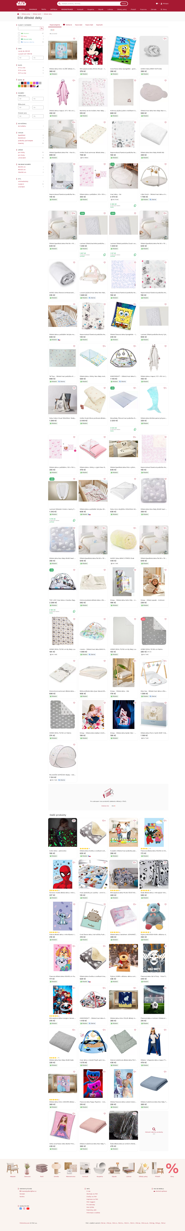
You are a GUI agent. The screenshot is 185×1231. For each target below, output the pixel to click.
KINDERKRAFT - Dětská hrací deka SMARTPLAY (126, 376)
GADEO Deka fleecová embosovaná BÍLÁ (63, 292)
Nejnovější (78, 25)
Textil (41, 1176)
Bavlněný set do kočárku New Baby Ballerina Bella (97, 111)
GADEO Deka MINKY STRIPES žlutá (122, 558)
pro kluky (21, 155)
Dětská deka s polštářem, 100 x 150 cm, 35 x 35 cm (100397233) (71, 467)
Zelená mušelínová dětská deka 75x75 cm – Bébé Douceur (130, 1060)
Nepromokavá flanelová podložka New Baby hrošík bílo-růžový (162, 467)
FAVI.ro (114, 1223)
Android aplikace (161, 1191)
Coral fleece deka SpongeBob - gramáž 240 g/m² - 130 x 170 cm (132, 69)
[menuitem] (21, 9)
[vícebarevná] (34, 86)
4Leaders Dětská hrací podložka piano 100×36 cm (127, 851)
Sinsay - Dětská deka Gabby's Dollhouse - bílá (96, 733)
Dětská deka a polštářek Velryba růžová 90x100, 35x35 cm (99, 509)
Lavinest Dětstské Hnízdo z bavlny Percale (63, 509)
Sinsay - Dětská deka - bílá (119, 691)
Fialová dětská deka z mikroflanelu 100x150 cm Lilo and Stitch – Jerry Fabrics (75, 934)
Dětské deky (48, 14)
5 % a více (21, 68)
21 (105, 820)
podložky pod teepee (25, 140)
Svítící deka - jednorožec (57, 851)
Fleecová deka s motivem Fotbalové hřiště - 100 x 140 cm (160, 1018)
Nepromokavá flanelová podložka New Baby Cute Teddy (99, 334)
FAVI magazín (91, 1202)
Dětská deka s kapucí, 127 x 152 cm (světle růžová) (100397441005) (72, 111)
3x (58, 932)
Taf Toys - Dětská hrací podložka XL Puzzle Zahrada (66, 376)
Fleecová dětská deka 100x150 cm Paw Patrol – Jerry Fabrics (70, 976)
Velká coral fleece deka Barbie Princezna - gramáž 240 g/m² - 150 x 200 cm (75, 1144)
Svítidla (56, 1176)
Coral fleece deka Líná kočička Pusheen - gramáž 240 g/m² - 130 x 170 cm (105, 934)
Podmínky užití (91, 1210)
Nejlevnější (89, 25)
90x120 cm (22, 169)
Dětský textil (37, 14)
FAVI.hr (126, 1223)
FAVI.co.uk (145, 1223)
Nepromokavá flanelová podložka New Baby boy (65, 194)
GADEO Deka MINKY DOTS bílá (151, 69)
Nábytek (13, 1176)
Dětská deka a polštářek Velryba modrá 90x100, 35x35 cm (69, 334)
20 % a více (22, 73)
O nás (88, 1191)
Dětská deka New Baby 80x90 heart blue (63, 558)
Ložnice (128, 1176)
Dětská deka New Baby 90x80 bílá (152, 152)
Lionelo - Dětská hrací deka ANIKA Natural (94, 649)
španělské (21, 135)
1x (119, 932)
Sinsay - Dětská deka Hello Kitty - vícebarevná (126, 600)
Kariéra (22, 1196)
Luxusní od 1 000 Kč (25, 54)
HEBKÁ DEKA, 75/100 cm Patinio (151, 649)
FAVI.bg (152, 1223)
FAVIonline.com (25, 1223)
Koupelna (100, 1176)
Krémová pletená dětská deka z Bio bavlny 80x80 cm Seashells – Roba (104, 600)
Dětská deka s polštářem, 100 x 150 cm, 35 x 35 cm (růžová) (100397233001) (106, 194)
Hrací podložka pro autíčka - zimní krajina (94, 893)
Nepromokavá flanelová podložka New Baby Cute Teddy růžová (162, 292)
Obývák (114, 1176)
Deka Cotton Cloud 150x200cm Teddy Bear (63, 418)
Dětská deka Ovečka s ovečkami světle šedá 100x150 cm (99, 851)
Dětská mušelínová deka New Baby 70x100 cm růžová (98, 1144)
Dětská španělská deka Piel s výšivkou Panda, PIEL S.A (129, 467)
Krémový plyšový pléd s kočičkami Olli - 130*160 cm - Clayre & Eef (133, 111)
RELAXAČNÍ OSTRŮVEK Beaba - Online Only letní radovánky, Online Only (74, 775)
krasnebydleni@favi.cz (29, 1191)
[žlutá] (31, 83)
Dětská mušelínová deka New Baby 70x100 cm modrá (159, 1102)
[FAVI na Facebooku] (21, 1209)
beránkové (21, 138)
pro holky (21, 152)
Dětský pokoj (26, 14)
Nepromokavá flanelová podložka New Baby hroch (127, 292)
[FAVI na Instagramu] (24, 1209)
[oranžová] (22, 86)
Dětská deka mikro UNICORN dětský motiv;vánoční (66, 1102)
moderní (21, 184)
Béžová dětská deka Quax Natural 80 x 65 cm (95, 691)
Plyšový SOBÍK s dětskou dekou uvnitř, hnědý (125, 976)
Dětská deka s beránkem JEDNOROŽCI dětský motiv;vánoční (131, 934)
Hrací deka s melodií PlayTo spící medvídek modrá (97, 1060)
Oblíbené (69, 25)
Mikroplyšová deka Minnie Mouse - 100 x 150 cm (96, 69)
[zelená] (19, 86)
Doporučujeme (55, 25)
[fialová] (37, 83)
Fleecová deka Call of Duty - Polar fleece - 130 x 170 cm (160, 976)
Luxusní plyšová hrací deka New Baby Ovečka (95, 292)
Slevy (172, 1176)
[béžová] (28, 86)
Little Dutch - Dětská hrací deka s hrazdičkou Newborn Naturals (163, 194)
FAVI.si (163, 1223)
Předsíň (157, 1176)
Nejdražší (99, 25)
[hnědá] (25, 86)
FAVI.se (138, 1223)
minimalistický (23, 181)
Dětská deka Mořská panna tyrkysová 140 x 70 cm (158, 418)
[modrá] (28, 83)
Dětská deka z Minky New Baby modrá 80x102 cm (97, 376)
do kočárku (22, 126)
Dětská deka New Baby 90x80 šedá (61, 1060)
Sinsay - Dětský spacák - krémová (152, 600)
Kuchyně (85, 1176)
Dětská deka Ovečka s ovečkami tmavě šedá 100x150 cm (99, 976)
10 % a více (22, 70)
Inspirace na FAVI (92, 1199)
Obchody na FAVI (92, 1194)
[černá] (22, 83)
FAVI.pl (109, 1223)
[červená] (25, 83)
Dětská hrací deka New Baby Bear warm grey (156, 111)
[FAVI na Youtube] (28, 1209)
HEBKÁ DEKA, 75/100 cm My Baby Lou (62, 649)
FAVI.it (132, 1223)
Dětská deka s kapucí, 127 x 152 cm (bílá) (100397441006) (160, 376)
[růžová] (34, 83)
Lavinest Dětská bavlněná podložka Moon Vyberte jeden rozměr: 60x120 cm (105, 243)
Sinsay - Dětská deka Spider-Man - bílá (123, 733)
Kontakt (22, 1194)
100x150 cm (22, 172)
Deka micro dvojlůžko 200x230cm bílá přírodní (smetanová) (130, 509)
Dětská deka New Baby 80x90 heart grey (155, 509)
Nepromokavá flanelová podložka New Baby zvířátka (128, 152)
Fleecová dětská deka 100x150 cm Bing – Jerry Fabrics (159, 851)
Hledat (124, 3)
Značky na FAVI (92, 1196)
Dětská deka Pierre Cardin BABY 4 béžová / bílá (157, 733)
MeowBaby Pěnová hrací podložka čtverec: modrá (127, 418)
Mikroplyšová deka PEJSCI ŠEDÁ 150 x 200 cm (126, 893)
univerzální (22, 158)
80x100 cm (22, 167)
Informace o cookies (93, 1212)
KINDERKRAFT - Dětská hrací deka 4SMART (95, 1018)
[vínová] (31, 86)
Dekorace (27, 1176)
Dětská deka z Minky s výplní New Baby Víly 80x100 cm (99, 467)
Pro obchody (91, 1204)
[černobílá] (37, 86)
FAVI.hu (121, 1223)
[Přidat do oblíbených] (74, 38)
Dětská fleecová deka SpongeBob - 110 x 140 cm (126, 334)
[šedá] (40, 83)
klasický (21, 143)
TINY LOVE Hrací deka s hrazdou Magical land (64, 600)
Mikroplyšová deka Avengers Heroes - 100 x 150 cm (66, 1018)
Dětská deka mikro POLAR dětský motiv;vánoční (126, 1018)
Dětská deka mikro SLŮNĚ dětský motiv (63, 69)
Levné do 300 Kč (24, 51)
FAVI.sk (103, 1223)
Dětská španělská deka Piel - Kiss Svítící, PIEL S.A (66, 152)
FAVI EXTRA (90, 1207)
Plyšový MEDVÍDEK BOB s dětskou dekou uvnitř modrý (159, 934)
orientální (21, 187)
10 (74, 213)
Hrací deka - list (115, 194)
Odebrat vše (105, 806)
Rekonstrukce (70, 1176)
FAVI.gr (157, 1223)
